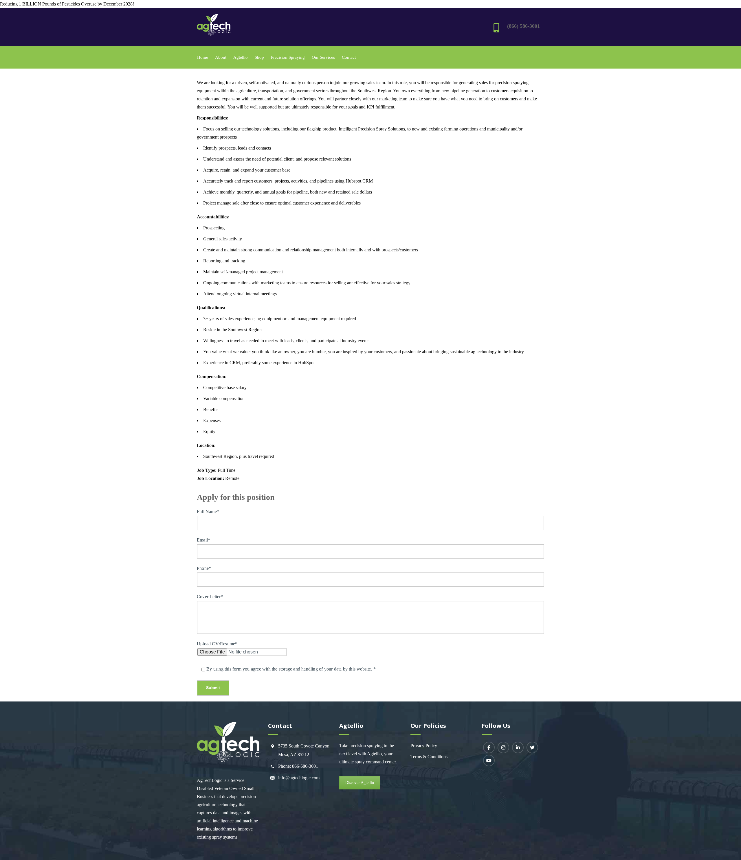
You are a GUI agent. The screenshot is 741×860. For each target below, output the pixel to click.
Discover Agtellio (359, 782)
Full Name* (208, 511)
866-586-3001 (305, 766)
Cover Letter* (210, 596)
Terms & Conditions (428, 756)
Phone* (204, 568)
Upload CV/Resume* (217, 643)
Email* (203, 539)
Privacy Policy (423, 745)
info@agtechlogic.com (299, 777)
